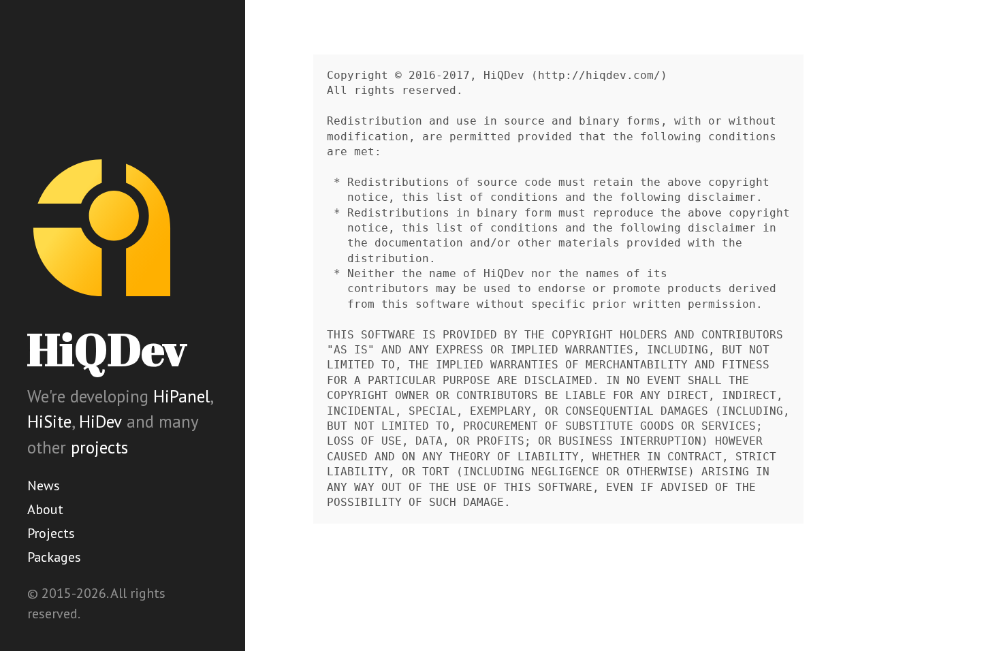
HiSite (49, 421)
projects (99, 447)
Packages (54, 557)
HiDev (100, 421)
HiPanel (181, 396)
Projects (51, 533)
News (43, 485)
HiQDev (107, 349)
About (45, 509)
